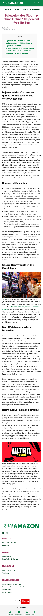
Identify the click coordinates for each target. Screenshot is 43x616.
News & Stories (12, 9)
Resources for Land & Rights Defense (15, 587)
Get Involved (6, 556)
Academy (5, 573)
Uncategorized (31, 9)
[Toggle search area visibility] (39, 3)
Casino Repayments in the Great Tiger (20, 48)
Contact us (6, 545)
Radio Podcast (7, 592)
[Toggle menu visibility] (3, 3)
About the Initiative (9, 542)
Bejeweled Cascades (13, 46)
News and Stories (8, 570)
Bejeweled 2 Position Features (17, 53)
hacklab (7, 28)
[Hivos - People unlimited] (25, 601)
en (35, 3)
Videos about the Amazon (11, 584)
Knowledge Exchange (10, 559)
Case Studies (6, 590)
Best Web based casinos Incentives (18, 51)
